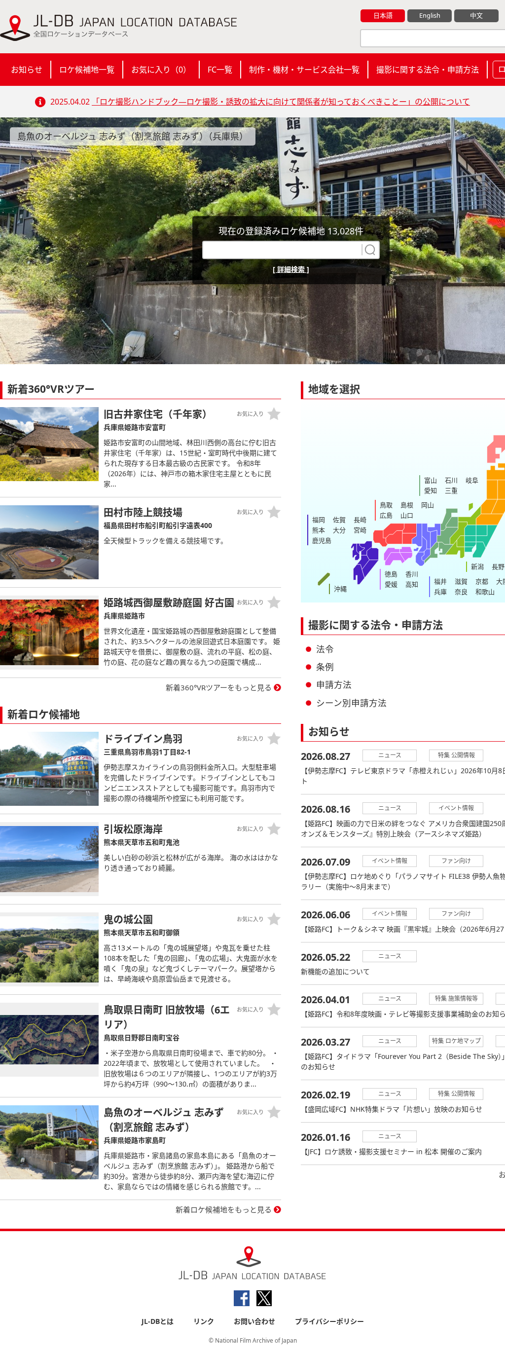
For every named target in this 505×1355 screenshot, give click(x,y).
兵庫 (440, 591)
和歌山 (485, 591)
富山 (430, 480)
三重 (451, 490)
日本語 (383, 15)
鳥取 (386, 504)
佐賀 (339, 519)
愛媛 (391, 584)
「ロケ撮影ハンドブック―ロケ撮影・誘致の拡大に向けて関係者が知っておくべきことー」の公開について (281, 101)
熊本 (318, 530)
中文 (476, 15)
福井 (440, 581)
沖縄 (340, 588)
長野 (498, 566)
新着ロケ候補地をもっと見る (224, 1209)
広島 (386, 515)
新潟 (477, 566)
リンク (203, 1321)
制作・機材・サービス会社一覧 (304, 69)
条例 (325, 667)
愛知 (430, 490)
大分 (339, 530)
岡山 (427, 504)
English (429, 15)
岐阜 (472, 480)
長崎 (360, 519)
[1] (369, 250)
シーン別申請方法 (351, 703)
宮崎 (360, 530)
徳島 (391, 573)
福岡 (318, 519)
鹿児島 (321, 540)
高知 (411, 584)
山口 (406, 515)
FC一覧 (220, 69)
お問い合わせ (254, 1321)
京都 (481, 581)
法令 (325, 649)
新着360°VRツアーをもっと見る (219, 687)
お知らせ (26, 69)
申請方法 (334, 684)
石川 (451, 480)
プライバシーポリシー (329, 1321)
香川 (411, 573)
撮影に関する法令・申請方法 (427, 69)
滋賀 (461, 581)
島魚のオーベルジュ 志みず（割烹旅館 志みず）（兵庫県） (132, 136)
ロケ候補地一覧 (86, 69)
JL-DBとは (158, 1321)
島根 (406, 504)
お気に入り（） (161, 69)
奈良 (461, 591)
